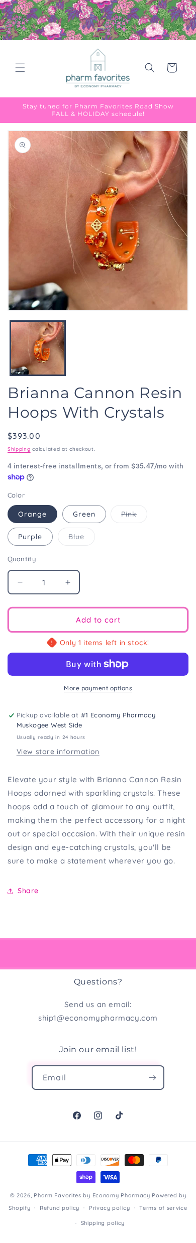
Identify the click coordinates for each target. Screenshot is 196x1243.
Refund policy (59, 1207)
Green (84, 514)
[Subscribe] (152, 1077)
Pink (134, 516)
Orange (32, 514)
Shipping (19, 449)
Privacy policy (109, 1207)
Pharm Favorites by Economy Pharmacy (92, 1195)
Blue (81, 539)
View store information (58, 751)
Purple (30, 536)
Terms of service (163, 1207)
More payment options (98, 688)
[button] (20, 68)
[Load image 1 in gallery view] (37, 348)
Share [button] (28, 890)
